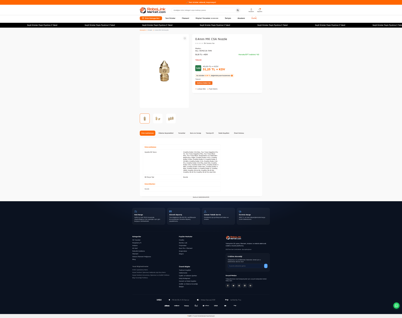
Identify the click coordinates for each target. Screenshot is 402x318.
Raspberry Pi (136, 243)
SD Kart (135, 248)
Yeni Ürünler (170, 18)
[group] (164, 71)
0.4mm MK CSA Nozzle (161, 30)
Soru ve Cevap (195, 133)
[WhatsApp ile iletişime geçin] (396, 306)
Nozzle (147, 189)
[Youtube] (239, 285)
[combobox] (205, 10)
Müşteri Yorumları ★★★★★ (207, 18)
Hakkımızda (183, 273)
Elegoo (181, 254)
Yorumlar (181, 133)
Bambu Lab (183, 243)
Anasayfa (143, 30)
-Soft (189, 316)
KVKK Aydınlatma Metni (140, 270)
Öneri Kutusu (239, 133)
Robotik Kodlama (138, 251)
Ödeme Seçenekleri (165, 133)
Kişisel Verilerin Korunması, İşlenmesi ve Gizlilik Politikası (150, 275)
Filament (185, 18)
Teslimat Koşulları (185, 270)
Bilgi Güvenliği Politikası (140, 278)
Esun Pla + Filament (185, 248)
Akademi (241, 18)
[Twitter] (233, 285)
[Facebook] (228, 285)
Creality (181, 240)
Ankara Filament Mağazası (141, 256)
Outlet (254, 18)
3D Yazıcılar (136, 240)
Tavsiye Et (210, 133)
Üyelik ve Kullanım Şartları (188, 275)
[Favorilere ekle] (185, 38)
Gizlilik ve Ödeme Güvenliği (188, 284)
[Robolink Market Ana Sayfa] (248, 238)
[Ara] (238, 10)
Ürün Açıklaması (147, 133)
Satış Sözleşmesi (184, 278)
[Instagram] (245, 285)
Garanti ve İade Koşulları (187, 281)
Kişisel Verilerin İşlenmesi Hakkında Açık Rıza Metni (149, 272)
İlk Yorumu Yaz (209, 43)
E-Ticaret (195, 316)
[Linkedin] (250, 285)
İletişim (228, 18)
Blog (134, 259)
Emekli (150, 30)
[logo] (153, 10)
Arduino (135, 245)
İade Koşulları (223, 133)
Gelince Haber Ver (204, 83)
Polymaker (182, 245)
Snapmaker (183, 251)
